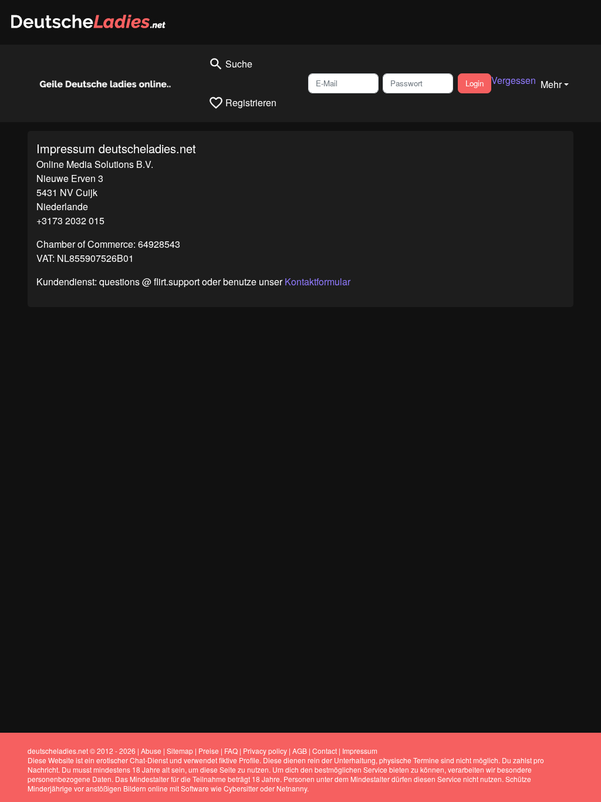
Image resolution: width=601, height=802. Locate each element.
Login (474, 83)
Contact (324, 751)
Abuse (151, 751)
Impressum (359, 751)
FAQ (231, 751)
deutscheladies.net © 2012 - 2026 (82, 751)
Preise (208, 751)
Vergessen (513, 80)
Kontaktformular (317, 281)
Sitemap (180, 751)
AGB (299, 751)
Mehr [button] (551, 84)
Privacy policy (265, 751)
